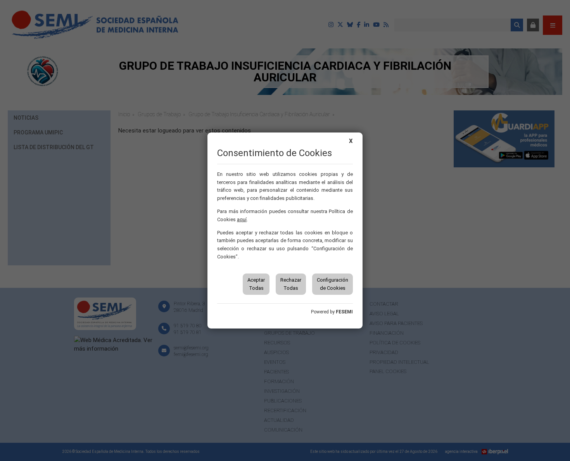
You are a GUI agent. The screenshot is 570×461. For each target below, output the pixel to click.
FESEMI (344, 312)
